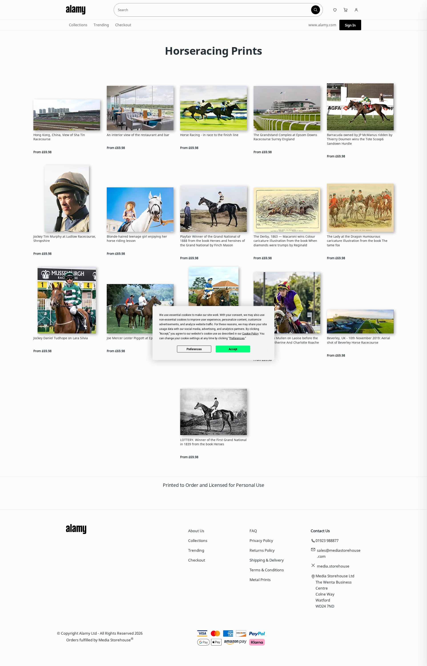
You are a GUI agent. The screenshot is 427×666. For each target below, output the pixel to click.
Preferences (194, 349)
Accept (233, 349)
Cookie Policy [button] (250, 333)
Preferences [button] (237, 338)
